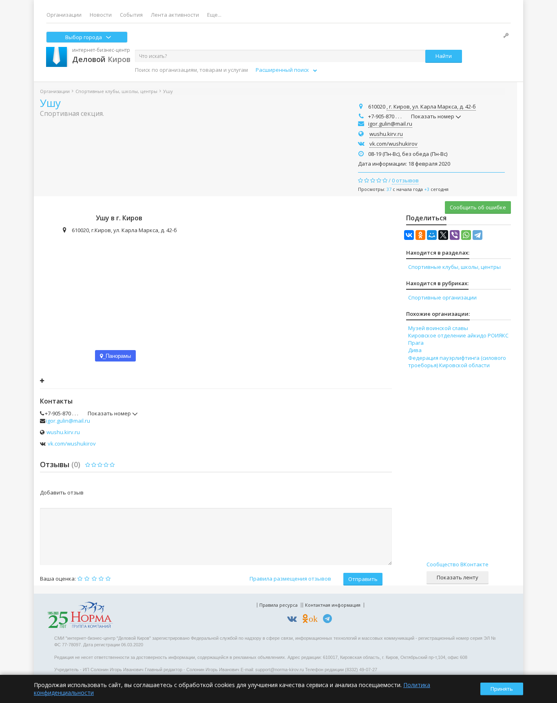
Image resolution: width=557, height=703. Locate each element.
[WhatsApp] (466, 235)
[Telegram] (477, 235)
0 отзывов (405, 180)
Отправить (363, 579)
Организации (64, 14)
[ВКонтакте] (409, 235)
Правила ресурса (278, 605)
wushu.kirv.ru (386, 133)
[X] (443, 235)
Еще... (214, 14)
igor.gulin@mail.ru (390, 123)
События (131, 14)
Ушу (50, 102)
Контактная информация (332, 605)
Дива (415, 350)
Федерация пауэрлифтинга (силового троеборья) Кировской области (457, 361)
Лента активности (175, 14)
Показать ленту (457, 577)
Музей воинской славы (438, 328)
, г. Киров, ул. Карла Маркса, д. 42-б (431, 106)
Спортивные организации (442, 297)
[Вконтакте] (294, 620)
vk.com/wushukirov (393, 143)
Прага (416, 342)
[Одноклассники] (420, 235)
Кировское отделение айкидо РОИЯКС (458, 335)
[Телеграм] (329, 620)
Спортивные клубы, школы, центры (116, 91)
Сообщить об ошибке (478, 207)
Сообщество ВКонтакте (457, 564)
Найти (443, 56)
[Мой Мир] (432, 235)
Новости (101, 14)
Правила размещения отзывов (290, 578)
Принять (502, 688)
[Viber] (455, 235)
